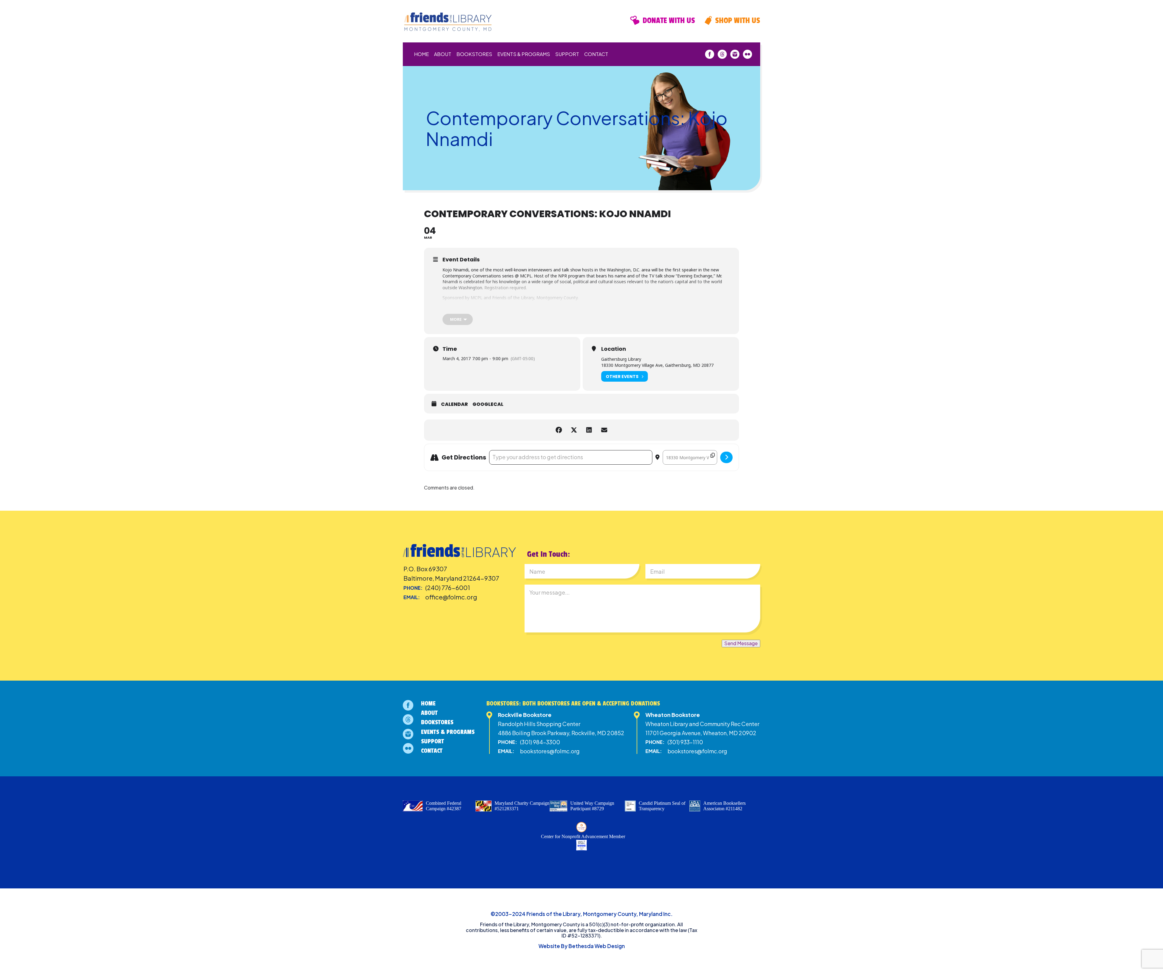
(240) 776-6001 (447, 587)
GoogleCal (487, 404)
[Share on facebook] (558, 430)
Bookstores (474, 54)
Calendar (454, 404)
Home (421, 54)
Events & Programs (523, 54)
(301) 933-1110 (685, 741)
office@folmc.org (451, 597)
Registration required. (505, 287)
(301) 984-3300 (540, 741)
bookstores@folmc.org (550, 751)
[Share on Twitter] (574, 430)
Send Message (741, 643)
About (442, 54)
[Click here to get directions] (726, 457)
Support (567, 54)
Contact (596, 54)
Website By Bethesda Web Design (581, 946)
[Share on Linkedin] (589, 430)
